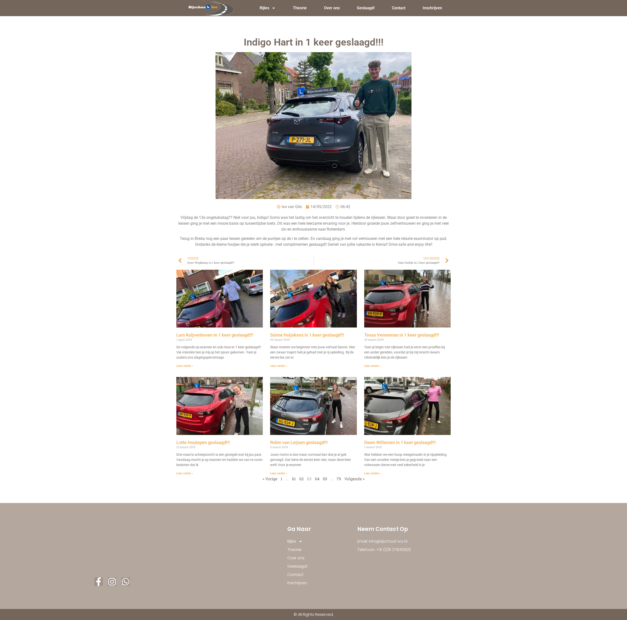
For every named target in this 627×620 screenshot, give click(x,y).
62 (301, 478)
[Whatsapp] (125, 581)
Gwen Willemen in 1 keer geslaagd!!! (400, 442)
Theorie (300, 8)
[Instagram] (112, 581)
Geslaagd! (365, 8)
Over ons (332, 8)
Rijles (264, 8)
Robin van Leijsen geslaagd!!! (299, 442)
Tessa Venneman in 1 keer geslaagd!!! (401, 335)
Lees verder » (184, 366)
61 (294, 478)
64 (317, 478)
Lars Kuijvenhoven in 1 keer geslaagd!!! (214, 335)
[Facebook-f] (98, 581)
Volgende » (354, 478)
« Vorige (270, 478)
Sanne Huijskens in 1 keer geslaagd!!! (307, 335)
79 (339, 478)
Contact (398, 8)
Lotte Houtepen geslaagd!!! (203, 442)
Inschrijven (432, 8)
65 (325, 478)
